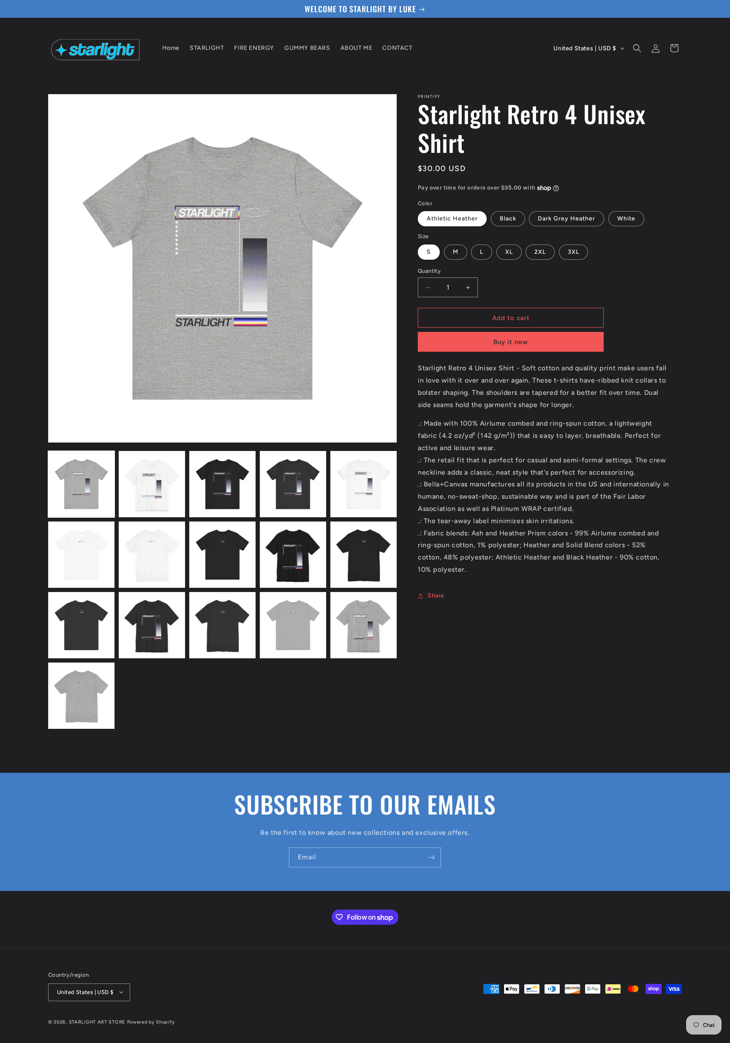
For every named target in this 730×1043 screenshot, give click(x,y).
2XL (540, 251)
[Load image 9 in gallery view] (293, 555)
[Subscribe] (431, 857)
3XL (573, 251)
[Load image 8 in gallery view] (222, 555)
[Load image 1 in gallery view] (81, 484)
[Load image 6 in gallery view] (81, 555)
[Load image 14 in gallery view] (293, 625)
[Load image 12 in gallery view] (152, 625)
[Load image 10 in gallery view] (363, 555)
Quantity (429, 271)
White (626, 218)
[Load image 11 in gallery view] (81, 625)
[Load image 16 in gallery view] (81, 696)
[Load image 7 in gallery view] (152, 555)
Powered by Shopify (151, 1021)
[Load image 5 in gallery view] (363, 484)
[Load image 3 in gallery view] (222, 484)
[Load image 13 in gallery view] (222, 625)
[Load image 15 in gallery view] (363, 625)
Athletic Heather (452, 218)
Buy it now (510, 342)
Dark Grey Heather (566, 218)
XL (509, 251)
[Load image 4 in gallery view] (293, 484)
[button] (637, 48)
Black (508, 218)
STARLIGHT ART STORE (97, 1021)
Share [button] (436, 595)
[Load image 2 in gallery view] (152, 484)
